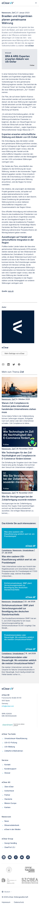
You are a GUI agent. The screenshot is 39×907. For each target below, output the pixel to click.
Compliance (7, 550)
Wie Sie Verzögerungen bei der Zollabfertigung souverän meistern (19, 498)
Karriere (6, 807)
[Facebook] (16, 857)
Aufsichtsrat (8, 791)
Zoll (13, 13)
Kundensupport (9, 769)
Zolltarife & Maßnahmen (12, 751)
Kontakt (6, 764)
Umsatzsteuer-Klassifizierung (14, 738)
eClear (31, 45)
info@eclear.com (8, 706)
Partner (6, 795)
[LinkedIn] (4, 857)
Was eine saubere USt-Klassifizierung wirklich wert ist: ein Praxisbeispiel (19, 559)
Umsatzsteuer (28, 550)
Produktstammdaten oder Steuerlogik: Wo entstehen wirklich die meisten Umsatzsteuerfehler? (19, 660)
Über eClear (8, 787)
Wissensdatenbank (10, 825)
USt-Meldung (8, 747)
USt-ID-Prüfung (9, 742)
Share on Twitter (13, 364)
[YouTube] (10, 857)
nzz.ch (11, 291)
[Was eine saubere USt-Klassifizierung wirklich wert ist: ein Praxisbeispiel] (19, 548)
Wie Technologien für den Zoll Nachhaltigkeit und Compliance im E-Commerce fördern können (19, 455)
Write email (3, 364)
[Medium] (22, 857)
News (5, 821)
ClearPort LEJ (8, 847)
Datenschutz (19, 902)
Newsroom (6, 13)
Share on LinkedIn (8, 364)
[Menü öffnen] (36, 3)
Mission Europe (9, 803)
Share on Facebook (19, 364)
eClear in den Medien (11, 829)
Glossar (6, 773)
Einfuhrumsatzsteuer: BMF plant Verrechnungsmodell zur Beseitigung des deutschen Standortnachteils (18, 610)
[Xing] (28, 857)
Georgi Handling (9, 843)
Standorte (7, 799)
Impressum (6, 902)
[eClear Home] (7, 3)
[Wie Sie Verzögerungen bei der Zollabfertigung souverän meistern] (19, 490)
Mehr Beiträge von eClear (14, 353)
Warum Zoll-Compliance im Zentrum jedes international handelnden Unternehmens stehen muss (19, 408)
